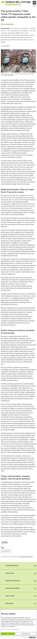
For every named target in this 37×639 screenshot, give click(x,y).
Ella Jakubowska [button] (7, 24)
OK (8, 633)
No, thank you (26, 633)
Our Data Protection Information (9, 629)
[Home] (15, 3)
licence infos (11, 75)
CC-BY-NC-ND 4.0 (25, 557)
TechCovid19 (6, 551)
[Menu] (34, 2)
